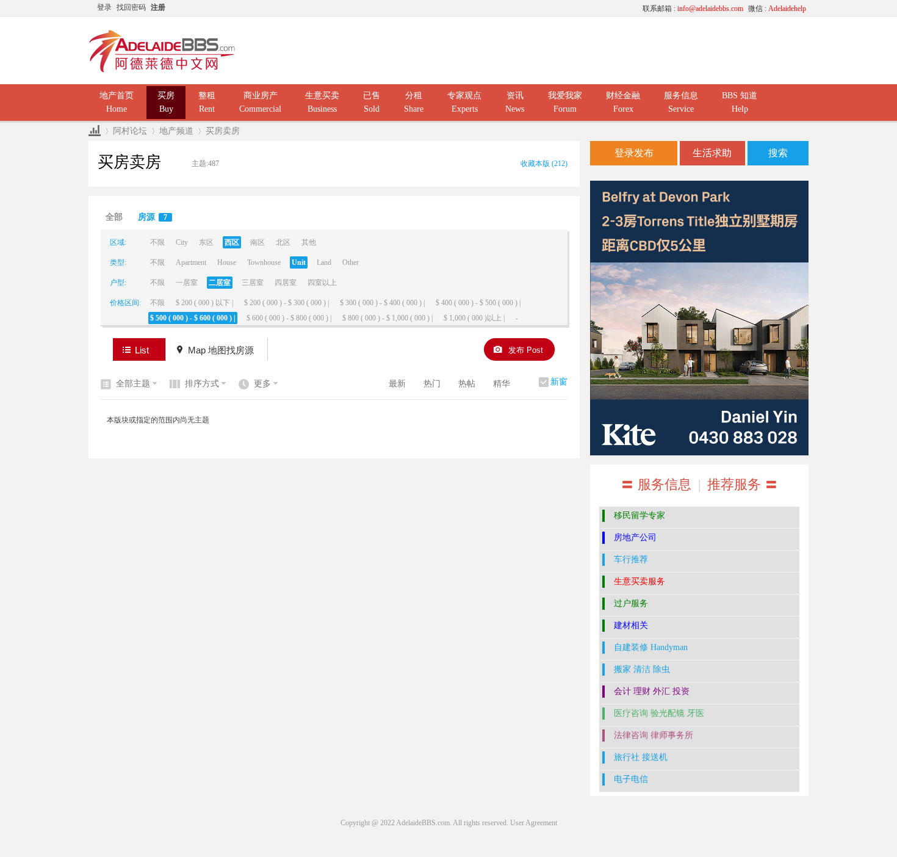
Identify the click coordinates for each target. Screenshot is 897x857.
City (182, 242)
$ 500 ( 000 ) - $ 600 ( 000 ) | (193, 318)
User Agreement (533, 823)
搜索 (778, 153)
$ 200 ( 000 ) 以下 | (204, 302)
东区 (206, 242)
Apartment (191, 262)
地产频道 (176, 131)
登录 (104, 7)
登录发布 (634, 153)
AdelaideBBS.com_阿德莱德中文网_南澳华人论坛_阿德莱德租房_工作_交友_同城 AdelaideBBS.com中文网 (94, 131)
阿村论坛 (130, 131)
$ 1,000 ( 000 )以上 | (474, 318)
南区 (257, 242)
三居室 (253, 282)
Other (350, 262)
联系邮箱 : (693, 8)
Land (324, 262)
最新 (397, 383)
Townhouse (264, 262)
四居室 (286, 282)
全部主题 (133, 383)
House (226, 262)
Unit (299, 262)
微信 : (777, 8)
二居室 (220, 282)
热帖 (466, 383)
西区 (232, 242)
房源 (152, 217)
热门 (432, 383)
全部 (114, 217)
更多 (262, 383)
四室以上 (322, 282)
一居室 (187, 282)
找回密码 (131, 7)
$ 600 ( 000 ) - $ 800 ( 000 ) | (289, 318)
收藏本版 (544, 163)
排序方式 (202, 383)
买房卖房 (223, 131)
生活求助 (712, 153)
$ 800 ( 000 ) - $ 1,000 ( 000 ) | (387, 318)
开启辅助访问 (519, 8)
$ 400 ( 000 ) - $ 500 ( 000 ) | (478, 302)
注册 (158, 7)
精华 (501, 383)
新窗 (558, 381)
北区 (283, 242)
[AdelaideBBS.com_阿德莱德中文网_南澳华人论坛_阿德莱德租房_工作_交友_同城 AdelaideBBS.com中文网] (162, 70)
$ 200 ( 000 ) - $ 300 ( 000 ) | (286, 302)
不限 (157, 242)
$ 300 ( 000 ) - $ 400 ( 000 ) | (382, 302)
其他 (308, 242)
